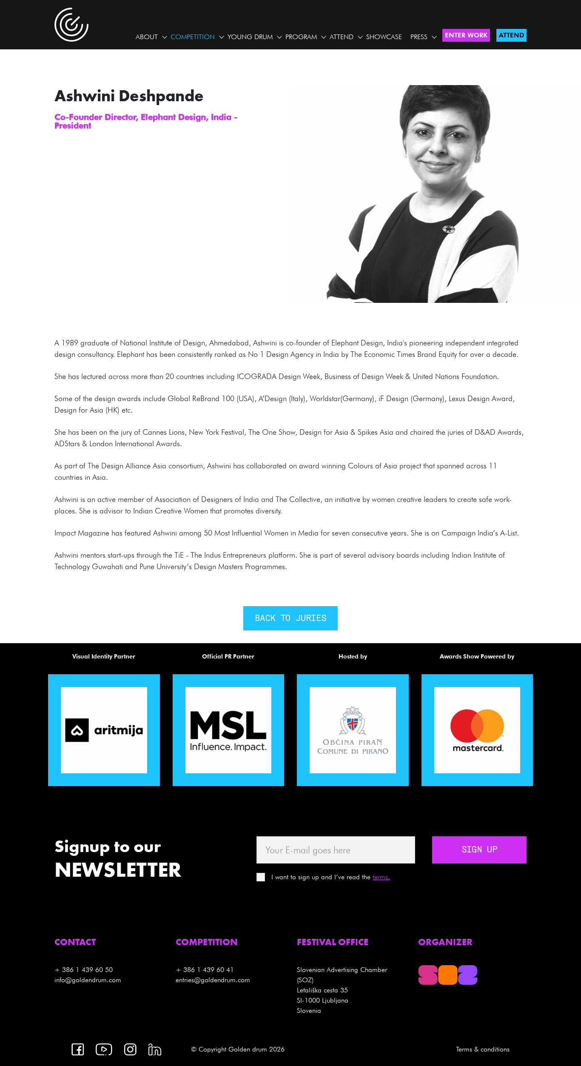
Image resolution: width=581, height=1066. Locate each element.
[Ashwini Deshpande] (435, 193)
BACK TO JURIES (290, 619)
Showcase (384, 37)
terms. (381, 877)
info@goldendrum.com (87, 980)
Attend (341, 37)
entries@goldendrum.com (213, 980)
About (147, 37)
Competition (193, 37)
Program (301, 37)
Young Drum (250, 37)
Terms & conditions (483, 1049)
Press (418, 37)
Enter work (466, 35)
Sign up (479, 850)
